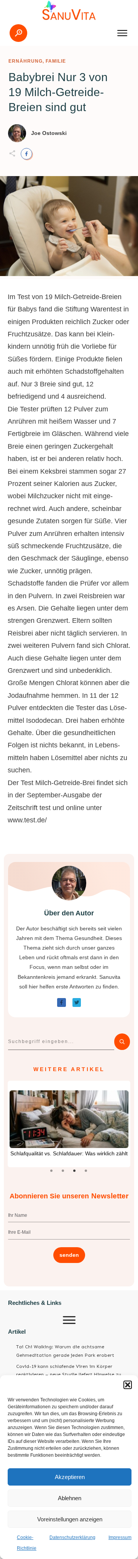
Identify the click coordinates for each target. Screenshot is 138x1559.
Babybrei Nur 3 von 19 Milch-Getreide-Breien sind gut (58, 92)
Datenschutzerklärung (72, 1537)
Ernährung (25, 61)
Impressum (119, 1537)
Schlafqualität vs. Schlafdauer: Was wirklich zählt (69, 1153)
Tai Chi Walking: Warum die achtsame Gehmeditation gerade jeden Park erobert (65, 1351)
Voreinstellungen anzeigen (69, 1519)
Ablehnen (69, 1498)
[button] (127, 1385)
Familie (56, 61)
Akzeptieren (70, 1477)
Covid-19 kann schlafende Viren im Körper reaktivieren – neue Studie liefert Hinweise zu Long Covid (68, 1375)
